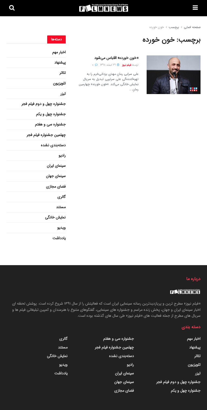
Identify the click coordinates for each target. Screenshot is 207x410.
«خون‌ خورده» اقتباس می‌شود (116, 58)
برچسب (174, 27)
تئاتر (63, 73)
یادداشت (59, 238)
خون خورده (156, 27)
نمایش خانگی (55, 217)
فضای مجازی (56, 186)
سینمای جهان (56, 176)
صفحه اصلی (192, 27)
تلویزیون (59, 83)
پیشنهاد (60, 62)
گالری (61, 197)
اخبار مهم (59, 52)
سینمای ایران (56, 166)
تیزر (63, 93)
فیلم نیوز (126, 65)
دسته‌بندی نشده (53, 145)
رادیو (62, 155)
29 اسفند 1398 (108, 65)
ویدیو (61, 228)
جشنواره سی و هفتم (50, 124)
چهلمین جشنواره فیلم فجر (46, 135)
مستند (61, 207)
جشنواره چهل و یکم (51, 114)
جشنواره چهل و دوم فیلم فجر (44, 104)
